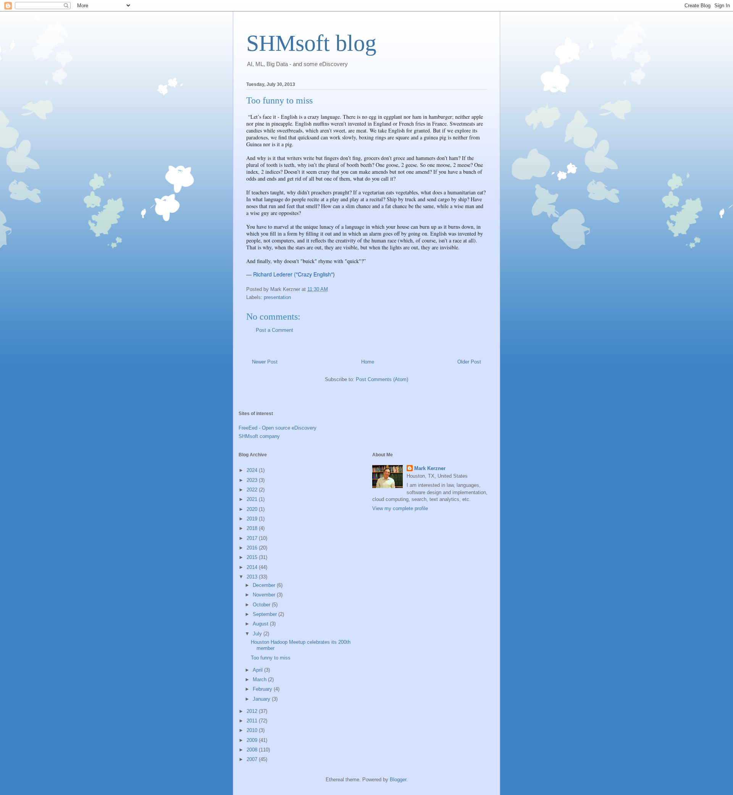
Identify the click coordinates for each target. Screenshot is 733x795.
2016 (253, 548)
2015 (253, 557)
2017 (253, 538)
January (262, 699)
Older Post (469, 362)
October (262, 605)
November (265, 595)
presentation (277, 297)
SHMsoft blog (311, 43)
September (265, 614)
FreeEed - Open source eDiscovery (277, 428)
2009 (253, 740)
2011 (253, 721)
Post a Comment (274, 330)
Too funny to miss (271, 658)
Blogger (398, 779)
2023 (253, 480)
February (263, 689)
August (261, 624)
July (258, 634)
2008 (253, 750)
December (265, 585)
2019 (253, 519)
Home (367, 362)
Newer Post (265, 362)
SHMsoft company (259, 436)
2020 (253, 509)
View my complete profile (400, 508)
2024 (253, 470)
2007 (253, 759)
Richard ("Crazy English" (293, 274)
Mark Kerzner (430, 468)
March (260, 679)
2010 (253, 730)
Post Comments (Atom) (382, 379)
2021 (253, 499)
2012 (253, 711)
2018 (253, 528)
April (258, 670)
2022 (253, 490)
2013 (253, 577)
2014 (253, 567)
